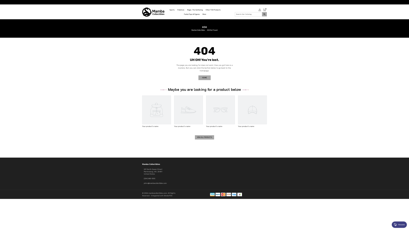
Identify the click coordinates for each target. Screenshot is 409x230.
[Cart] (265, 10)
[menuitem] (172, 10)
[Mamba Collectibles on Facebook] (198, 2)
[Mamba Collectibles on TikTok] (206, 2)
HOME (204, 78)
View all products (204, 137)
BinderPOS (168, 196)
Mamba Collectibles (198, 30)
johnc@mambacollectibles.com (155, 183)
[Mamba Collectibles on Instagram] (202, 2)
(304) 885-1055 (149, 179)
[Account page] (260, 10)
